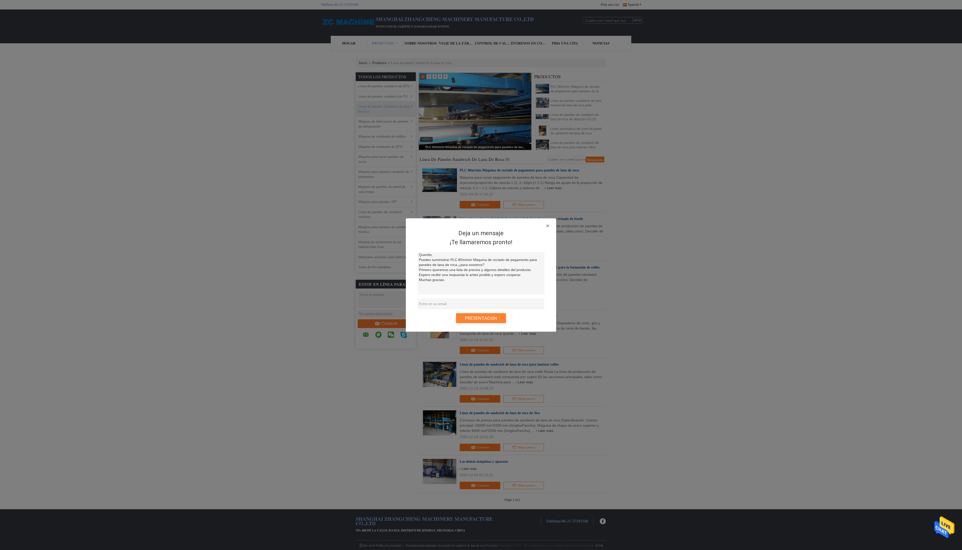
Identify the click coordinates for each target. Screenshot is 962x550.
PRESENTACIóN (481, 318)
